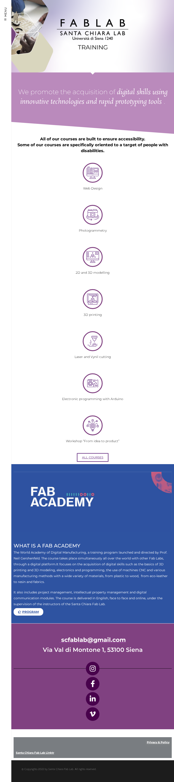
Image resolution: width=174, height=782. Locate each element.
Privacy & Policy (158, 742)
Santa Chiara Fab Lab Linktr (35, 752)
